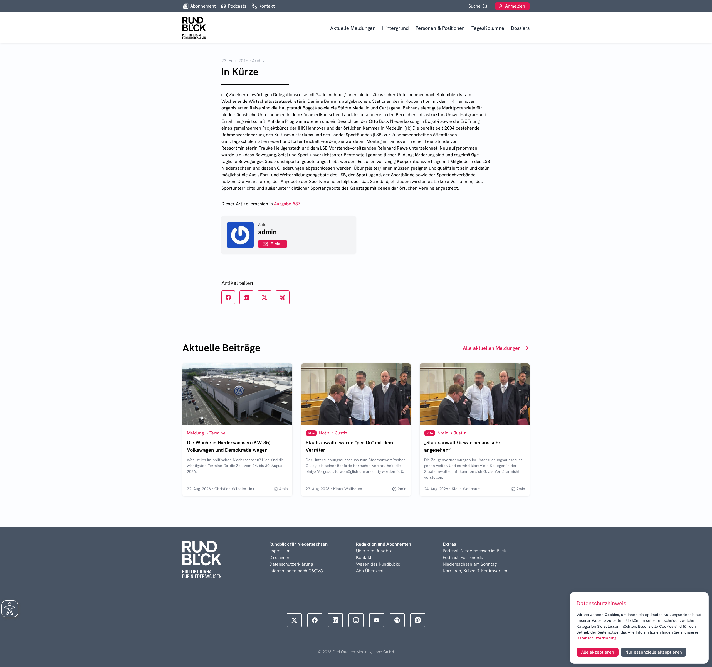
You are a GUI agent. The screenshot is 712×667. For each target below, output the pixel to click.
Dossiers (520, 28)
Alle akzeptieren (597, 652)
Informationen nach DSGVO (296, 571)
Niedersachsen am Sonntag (470, 564)
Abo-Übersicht (370, 571)
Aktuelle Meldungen (352, 28)
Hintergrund (395, 28)
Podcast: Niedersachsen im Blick (474, 551)
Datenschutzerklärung (596, 638)
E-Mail (276, 244)
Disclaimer (279, 557)
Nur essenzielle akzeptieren (653, 652)
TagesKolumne (487, 28)
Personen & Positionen (440, 28)
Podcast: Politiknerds (463, 557)
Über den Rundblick (375, 551)
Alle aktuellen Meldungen (492, 348)
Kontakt (363, 557)
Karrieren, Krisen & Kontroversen (475, 571)
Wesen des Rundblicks (378, 564)
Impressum (279, 551)
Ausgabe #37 (287, 204)
